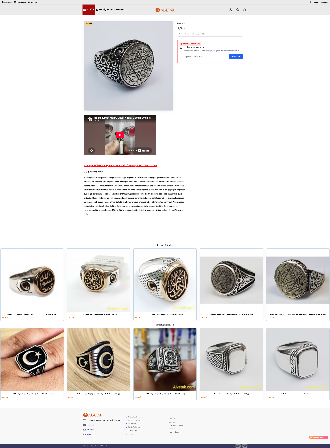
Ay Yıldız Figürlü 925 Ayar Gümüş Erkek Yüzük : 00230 (32, 394)
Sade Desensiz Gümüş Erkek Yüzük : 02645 (231, 394)
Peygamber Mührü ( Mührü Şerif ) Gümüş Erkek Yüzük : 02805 (231, 315)
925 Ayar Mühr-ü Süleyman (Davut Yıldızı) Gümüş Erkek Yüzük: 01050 (165, 315)
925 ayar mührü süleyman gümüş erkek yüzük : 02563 (32, 315)
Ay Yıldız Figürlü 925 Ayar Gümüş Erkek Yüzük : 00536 (164, 394)
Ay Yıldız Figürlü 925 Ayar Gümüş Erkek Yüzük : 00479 (98, 394)
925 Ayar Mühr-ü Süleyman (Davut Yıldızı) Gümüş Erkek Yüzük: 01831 (98, 315)
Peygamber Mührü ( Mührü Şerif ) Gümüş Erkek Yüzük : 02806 (298, 315)
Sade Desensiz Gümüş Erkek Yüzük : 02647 (298, 394)
